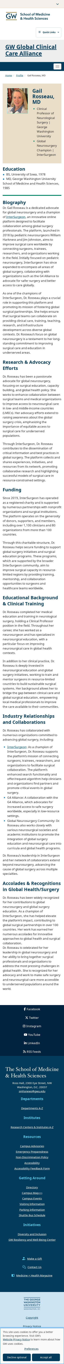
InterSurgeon (15, 217)
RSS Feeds (34, 1052)
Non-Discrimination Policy (32, 1157)
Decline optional (16, 1357)
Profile (19, 75)
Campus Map (30, 1193)
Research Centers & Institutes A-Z (32, 1127)
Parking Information (32, 1209)
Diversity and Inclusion (32, 1234)
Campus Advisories (32, 1146)
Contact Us (34, 1267)
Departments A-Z (32, 1108)
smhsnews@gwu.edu (32, 1091)
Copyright (32, 1317)
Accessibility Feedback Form (32, 1168)
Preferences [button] (31, 1348)
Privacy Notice (32, 1326)
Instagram (33, 1026)
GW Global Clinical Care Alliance (31, 50)
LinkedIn (34, 1043)
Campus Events (32, 1198)
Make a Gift (34, 1258)
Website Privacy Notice (16, 1339)
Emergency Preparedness (32, 1151)
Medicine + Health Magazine (34, 1275)
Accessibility (32, 1163)
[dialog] (32, 1346)
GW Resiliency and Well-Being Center (32, 1239)
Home (8, 75)
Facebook (33, 1009)
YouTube (34, 1035)
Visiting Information (32, 1204)
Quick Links (49, 32)
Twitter (34, 1018)
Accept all (46, 1357)
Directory (32, 1187)
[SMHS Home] (28, 16)
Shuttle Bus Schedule (32, 1215)
